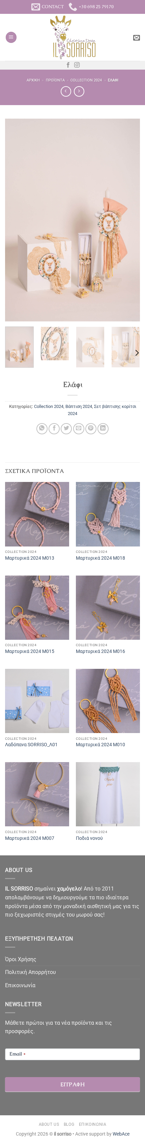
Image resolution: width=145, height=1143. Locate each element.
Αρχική (33, 80)
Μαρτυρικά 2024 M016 (100, 651)
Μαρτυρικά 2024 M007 (29, 838)
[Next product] (66, 91)
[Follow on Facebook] (68, 65)
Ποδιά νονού (89, 838)
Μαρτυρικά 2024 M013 (29, 558)
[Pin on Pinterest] (90, 428)
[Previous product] (79, 91)
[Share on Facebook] (54, 428)
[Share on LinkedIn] (103, 428)
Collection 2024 (86, 80)
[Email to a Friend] (78, 428)
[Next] (129, 220)
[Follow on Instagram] (77, 65)
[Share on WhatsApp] (42, 428)
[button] (11, 37)
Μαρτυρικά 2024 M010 (100, 744)
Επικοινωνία (20, 985)
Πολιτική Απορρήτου (30, 972)
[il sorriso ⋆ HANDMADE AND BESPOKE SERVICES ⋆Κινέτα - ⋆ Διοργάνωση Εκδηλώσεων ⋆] (72, 37)
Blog (69, 1124)
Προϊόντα (55, 80)
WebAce (121, 1134)
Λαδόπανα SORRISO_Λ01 (31, 744)
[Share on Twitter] (66, 428)
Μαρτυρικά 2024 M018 (100, 558)
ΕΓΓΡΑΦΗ (72, 1084)
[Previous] (16, 220)
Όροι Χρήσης (20, 959)
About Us (49, 1124)
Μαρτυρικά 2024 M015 (29, 651)
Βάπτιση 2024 (78, 406)
